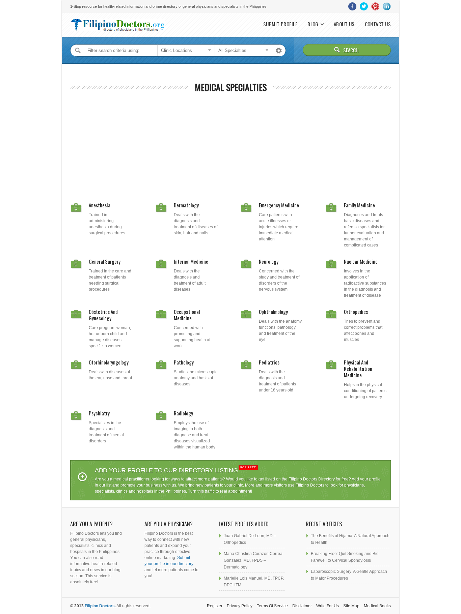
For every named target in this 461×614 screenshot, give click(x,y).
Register (214, 606)
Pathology (184, 362)
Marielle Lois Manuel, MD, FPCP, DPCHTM (254, 581)
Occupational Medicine (187, 315)
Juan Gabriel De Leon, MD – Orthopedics (250, 539)
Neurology (268, 261)
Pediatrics (269, 362)
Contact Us (378, 24)
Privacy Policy (239, 606)
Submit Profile (280, 24)
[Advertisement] (230, 144)
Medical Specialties (231, 87)
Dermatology (186, 205)
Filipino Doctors (100, 606)
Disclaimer (302, 606)
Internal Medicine (191, 261)
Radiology (183, 413)
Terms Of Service (272, 606)
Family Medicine (359, 205)
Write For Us (327, 606)
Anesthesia (99, 205)
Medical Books (377, 606)
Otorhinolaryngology (109, 362)
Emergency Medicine (279, 205)
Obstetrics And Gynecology (103, 315)
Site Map (351, 606)
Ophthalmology (273, 311)
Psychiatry (99, 413)
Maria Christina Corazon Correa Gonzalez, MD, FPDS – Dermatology (253, 560)
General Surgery (104, 261)
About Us (344, 24)
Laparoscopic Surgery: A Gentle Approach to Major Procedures (349, 575)
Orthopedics (356, 311)
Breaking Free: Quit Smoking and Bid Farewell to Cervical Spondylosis (345, 557)
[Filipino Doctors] (117, 25)
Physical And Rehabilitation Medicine (358, 368)
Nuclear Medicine (361, 261)
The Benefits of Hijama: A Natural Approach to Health (350, 539)
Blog (313, 24)
